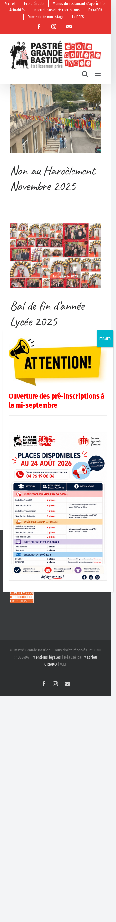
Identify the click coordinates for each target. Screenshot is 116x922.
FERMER (105, 339)
